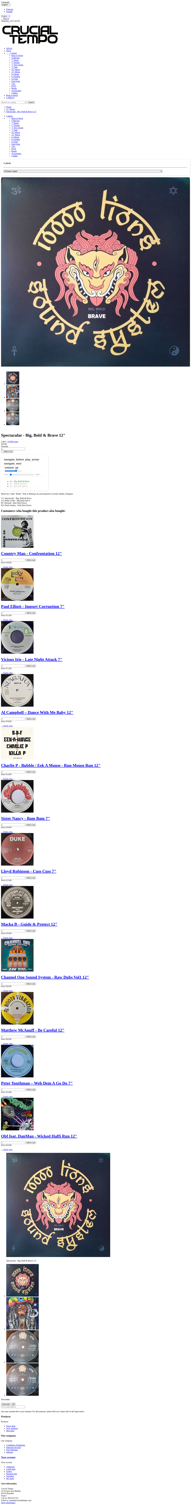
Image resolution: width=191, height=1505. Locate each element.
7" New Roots (17, 65)
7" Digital (15, 62)
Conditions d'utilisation (15, 1445)
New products (12, 1428)
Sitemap (9, 1452)
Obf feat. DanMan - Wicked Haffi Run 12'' (39, 1136)
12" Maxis (15, 72)
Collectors (15, 58)
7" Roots (15, 60)
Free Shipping (12, 1450)
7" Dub (14, 67)
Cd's (13, 84)
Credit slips (10, 1469)
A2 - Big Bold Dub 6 (18, 484)
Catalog (11, 53)
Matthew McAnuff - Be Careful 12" (32, 1030)
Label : (4, 442)
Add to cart (7, 452)
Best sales (10, 1431)
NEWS (9, 48)
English (9, 12)
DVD (13, 86)
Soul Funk (15, 81)
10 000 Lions (12, 442)
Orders (9, 1471)
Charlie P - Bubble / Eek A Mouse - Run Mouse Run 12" (51, 765)
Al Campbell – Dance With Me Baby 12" (37, 712)
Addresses (10, 1467)
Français (9, 9)
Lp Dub (14, 79)
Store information (8, 1503)
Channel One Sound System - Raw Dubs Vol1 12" (45, 977)
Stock (8, 51)
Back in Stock (17, 55)
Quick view (7, 567)
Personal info (11, 1474)
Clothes (14, 93)
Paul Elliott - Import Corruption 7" (33, 606)
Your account (8, 1457)
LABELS (10, 98)
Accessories (16, 91)
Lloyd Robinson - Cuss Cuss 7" (28, 871)
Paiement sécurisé (13, 1447)
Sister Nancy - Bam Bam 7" (25, 818)
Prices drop (10, 1426)
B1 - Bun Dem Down (19, 486)
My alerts (10, 1478)
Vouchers (10, 1476)
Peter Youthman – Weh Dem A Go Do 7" (37, 1083)
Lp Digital (15, 77)
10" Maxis (15, 69)
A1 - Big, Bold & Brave (19, 481)
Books (14, 88)
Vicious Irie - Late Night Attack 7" (31, 659)
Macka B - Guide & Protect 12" (29, 924)
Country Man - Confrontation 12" (31, 553)
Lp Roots (15, 74)
